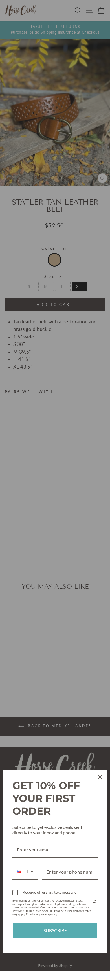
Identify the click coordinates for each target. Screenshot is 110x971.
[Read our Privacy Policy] (94, 901)
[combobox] (25, 872)
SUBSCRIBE (55, 930)
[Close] (100, 777)
